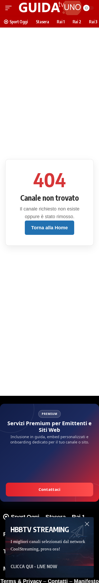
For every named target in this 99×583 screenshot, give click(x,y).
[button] (9, 8)
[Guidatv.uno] (48, 8)
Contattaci (50, 489)
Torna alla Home (49, 227)
